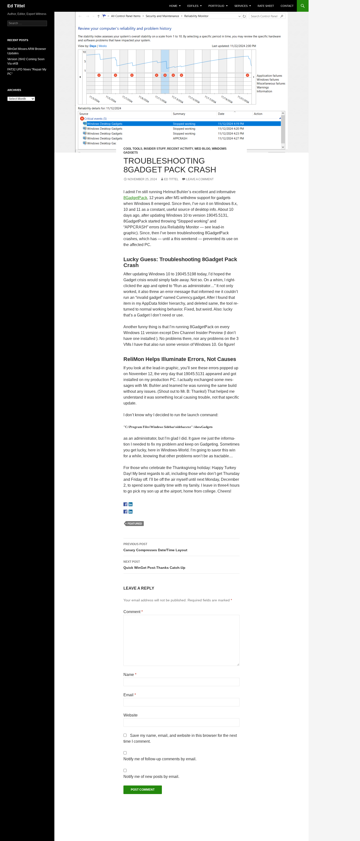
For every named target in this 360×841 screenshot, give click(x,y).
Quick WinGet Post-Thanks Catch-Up (154, 565)
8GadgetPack (135, 198)
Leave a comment (200, 179)
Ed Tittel (16, 5)
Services (241, 5)
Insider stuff (155, 148)
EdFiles (192, 5)
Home (173, 5)
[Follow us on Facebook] (125, 504)
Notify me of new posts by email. (151, 776)
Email (129, 695)
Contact (287, 5)
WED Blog (202, 148)
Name (129, 675)
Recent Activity (180, 148)
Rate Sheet (266, 5)
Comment (133, 612)
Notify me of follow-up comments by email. (159, 759)
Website (130, 715)
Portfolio (216, 5)
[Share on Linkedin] (130, 512)
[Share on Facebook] (125, 512)
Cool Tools (132, 148)
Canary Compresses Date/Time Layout (155, 547)
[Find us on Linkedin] (130, 504)
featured (135, 523)
